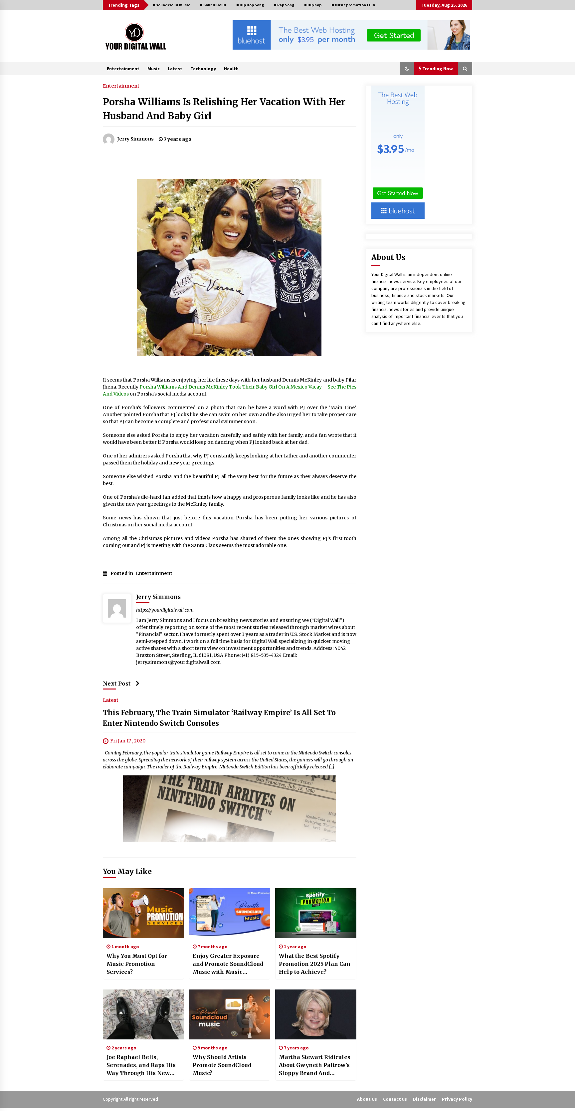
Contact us (395, 1099)
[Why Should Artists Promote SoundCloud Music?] (229, 1014)
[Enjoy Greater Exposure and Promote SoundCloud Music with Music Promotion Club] (229, 913)
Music (153, 69)
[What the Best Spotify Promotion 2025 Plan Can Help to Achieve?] (315, 913)
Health (231, 69)
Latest (175, 69)
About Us (367, 1099)
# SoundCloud (213, 4)
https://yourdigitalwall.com (165, 610)
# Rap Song (284, 4)
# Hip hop (312, 4)
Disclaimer (424, 1099)
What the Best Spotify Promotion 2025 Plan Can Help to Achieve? (314, 964)
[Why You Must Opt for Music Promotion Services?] (143, 913)
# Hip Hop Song (250, 4)
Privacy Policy (457, 1099)
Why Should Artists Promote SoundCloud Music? (222, 1065)
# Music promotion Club (353, 4)
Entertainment (123, 69)
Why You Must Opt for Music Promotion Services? (136, 964)
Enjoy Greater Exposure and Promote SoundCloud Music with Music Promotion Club (228, 964)
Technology (203, 69)
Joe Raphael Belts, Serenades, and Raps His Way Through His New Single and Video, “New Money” (141, 1065)
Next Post (117, 683)
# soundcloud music (171, 4)
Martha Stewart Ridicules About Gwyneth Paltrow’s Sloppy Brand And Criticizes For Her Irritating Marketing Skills (314, 1065)
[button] (407, 68)
